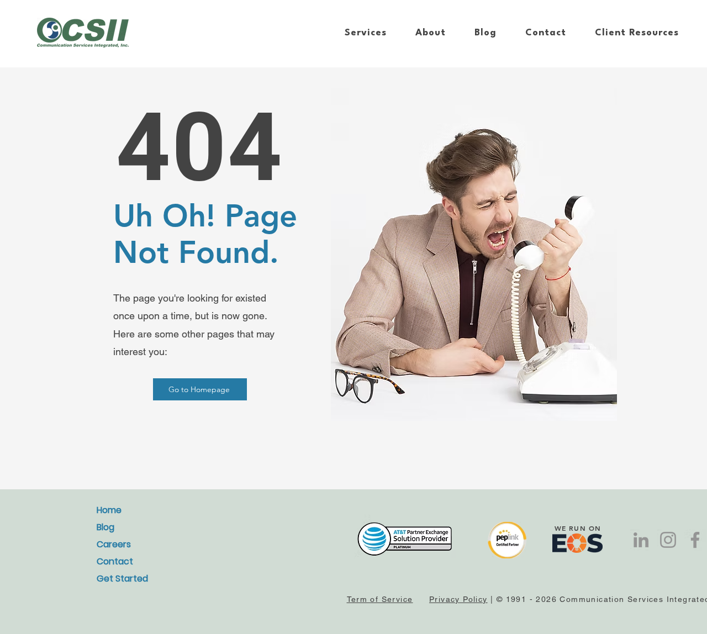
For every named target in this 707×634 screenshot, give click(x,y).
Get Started (122, 578)
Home (109, 510)
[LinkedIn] (641, 540)
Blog (105, 527)
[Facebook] (695, 540)
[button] (365, 33)
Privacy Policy (458, 599)
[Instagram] (668, 540)
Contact (115, 561)
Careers (114, 544)
